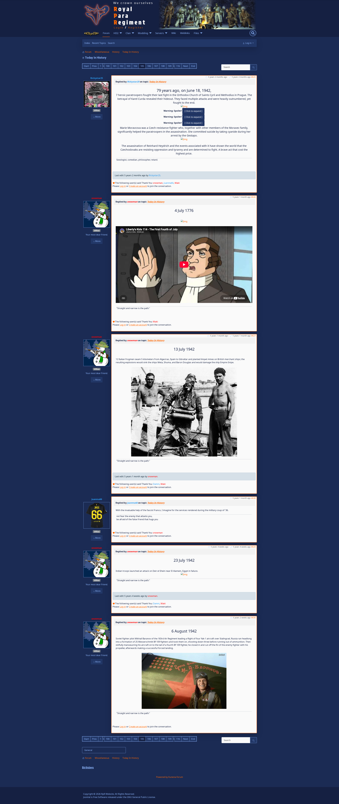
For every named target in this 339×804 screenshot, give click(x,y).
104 (135, 66)
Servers (159, 33)
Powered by (162, 777)
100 (108, 66)
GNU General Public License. (141, 797)
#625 (253, 77)
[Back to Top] (334, 799)
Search (111, 43)
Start (86, 66)
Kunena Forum (175, 777)
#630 (253, 617)
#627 (253, 335)
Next (185, 66)
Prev (94, 66)
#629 (253, 547)
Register (136, 27)
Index (87, 43)
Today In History (157, 81)
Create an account (138, 186)
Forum (106, 33)
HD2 (115, 33)
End (193, 66)
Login (119, 27)
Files (196, 33)
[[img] (184, 139)
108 (163, 66)
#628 (253, 498)
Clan (128, 33)
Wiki (173, 33)
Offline (97, 110)
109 (169, 66)
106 (149, 66)
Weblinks (185, 33)
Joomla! (86, 797)
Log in (123, 186)
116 (178, 66)
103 (128, 66)
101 (114, 66)
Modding (143, 33)
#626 (253, 197)
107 (156, 66)
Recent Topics (99, 43)
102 (121, 66)
